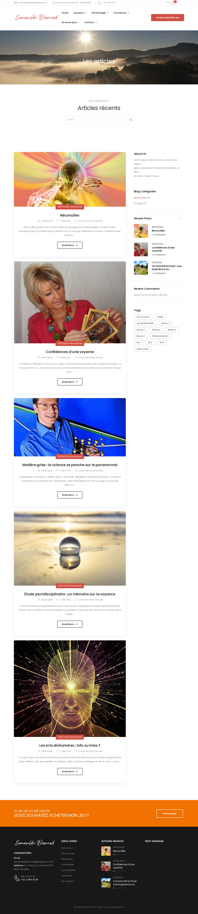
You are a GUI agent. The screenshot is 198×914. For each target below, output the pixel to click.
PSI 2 (150, 342)
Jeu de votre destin (145, 323)
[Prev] (178, 218)
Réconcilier (158, 230)
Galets (160, 317)
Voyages (138, 203)
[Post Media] (141, 231)
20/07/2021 (63, 585)
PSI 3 (162, 342)
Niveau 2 (141, 329)
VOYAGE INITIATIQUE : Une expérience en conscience (167, 269)
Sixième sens (143, 349)
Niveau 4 (172, 329)
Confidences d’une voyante (163, 249)
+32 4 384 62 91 (29, 879)
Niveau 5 (141, 336)
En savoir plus (69, 22)
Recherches (140, 197)
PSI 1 (138, 342)
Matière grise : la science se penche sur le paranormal (69, 465)
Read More (68, 245)
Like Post (65, 220)
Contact (89, 22)
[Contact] (17, 878)
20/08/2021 (63, 456)
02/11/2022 (157, 262)
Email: (17, 858)
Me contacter (28, 876)
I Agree (119, 904)
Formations (120, 12)
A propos (79, 12)
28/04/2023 (158, 227)
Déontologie (99, 12)
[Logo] (37, 17)
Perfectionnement (160, 336)
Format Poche (143, 317)
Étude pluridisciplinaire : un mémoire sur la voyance (69, 594)
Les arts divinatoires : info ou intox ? (69, 745)
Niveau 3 (156, 329)
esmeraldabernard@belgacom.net (34, 861)
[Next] (181, 218)
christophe (159, 235)
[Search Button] (130, 119)
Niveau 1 (165, 323)
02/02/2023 (157, 244)
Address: (19, 865)
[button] (192, 904)
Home (65, 12)
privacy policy (181, 904)
